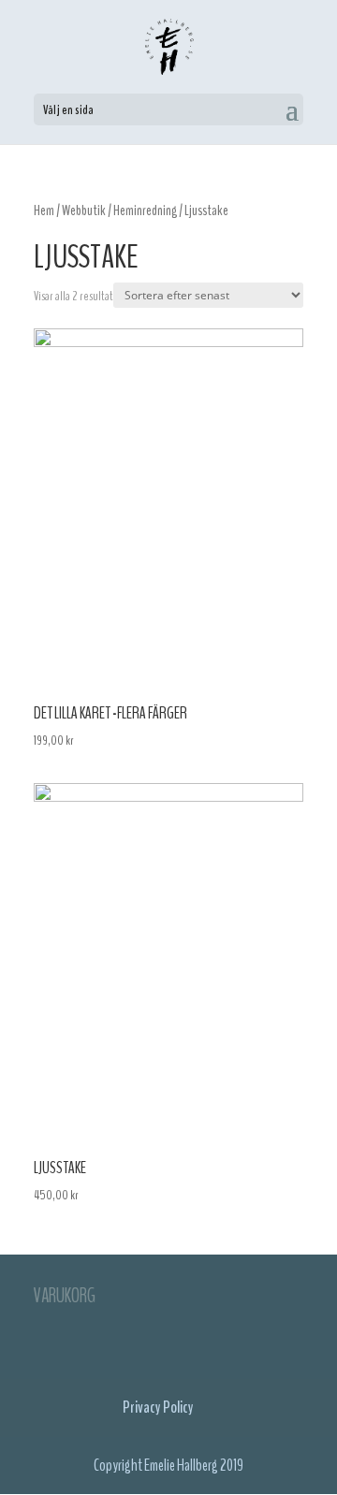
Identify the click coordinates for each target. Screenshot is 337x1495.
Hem (44, 210)
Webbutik (84, 210)
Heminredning (145, 210)
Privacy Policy (158, 1407)
